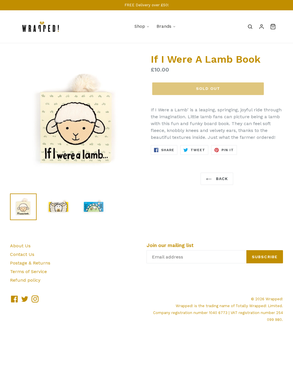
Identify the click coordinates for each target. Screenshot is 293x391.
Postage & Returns (30, 263)
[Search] (250, 26)
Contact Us (22, 254)
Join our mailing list (170, 245)
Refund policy (25, 280)
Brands (164, 26)
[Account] (261, 26)
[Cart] (273, 26)
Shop (139, 26)
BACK (221, 178)
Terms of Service (28, 271)
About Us (20, 245)
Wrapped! (274, 299)
